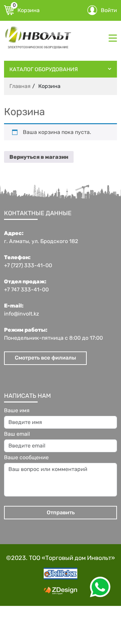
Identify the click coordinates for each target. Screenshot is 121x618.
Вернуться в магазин (38, 157)
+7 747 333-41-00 (26, 289)
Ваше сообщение (26, 457)
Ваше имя (17, 410)
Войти (109, 10)
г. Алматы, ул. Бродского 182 (41, 241)
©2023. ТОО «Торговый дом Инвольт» (60, 558)
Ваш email (17, 434)
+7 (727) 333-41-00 (28, 265)
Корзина (26, 9)
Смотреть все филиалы (45, 357)
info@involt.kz (21, 314)
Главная (20, 86)
